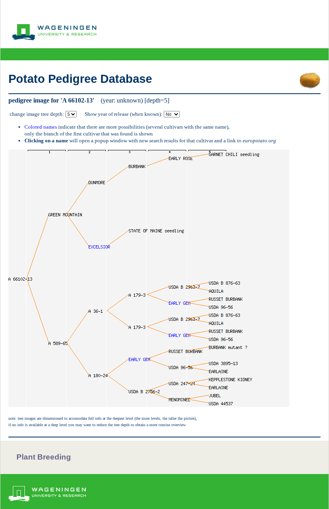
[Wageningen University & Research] (54, 38)
